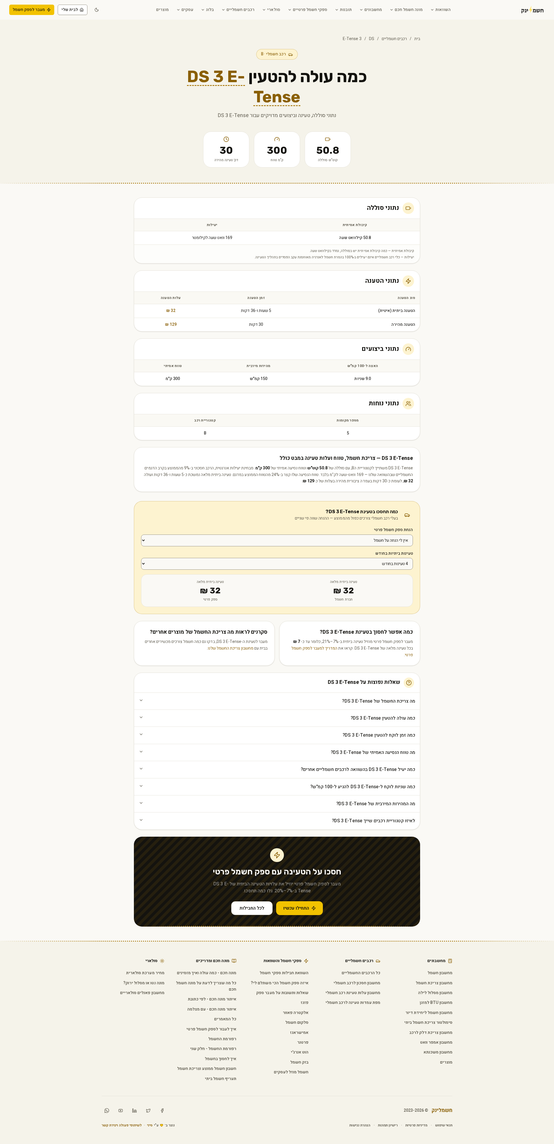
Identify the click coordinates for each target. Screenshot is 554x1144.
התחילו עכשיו (296, 908)
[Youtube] (120, 1110)
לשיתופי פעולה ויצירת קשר (122, 1125)
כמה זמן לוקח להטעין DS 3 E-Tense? (378, 735)
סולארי (273, 10)
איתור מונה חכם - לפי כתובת (212, 999)
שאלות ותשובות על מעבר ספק (282, 993)
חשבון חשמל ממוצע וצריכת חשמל (206, 1069)
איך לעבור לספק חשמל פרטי (211, 1029)
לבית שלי (69, 10)
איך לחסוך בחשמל (220, 1059)
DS (371, 39)
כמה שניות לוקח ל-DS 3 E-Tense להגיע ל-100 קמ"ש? (362, 786)
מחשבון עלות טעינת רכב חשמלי (352, 993)
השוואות (443, 10)
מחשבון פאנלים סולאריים (142, 993)
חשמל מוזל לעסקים (291, 1072)
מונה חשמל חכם (409, 10)
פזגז (304, 1003)
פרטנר (302, 1042)
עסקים (187, 10)
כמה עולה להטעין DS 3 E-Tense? (383, 718)
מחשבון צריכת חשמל (434, 983)
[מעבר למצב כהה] (96, 10)
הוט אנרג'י (299, 1052)
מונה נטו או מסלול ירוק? (143, 983)
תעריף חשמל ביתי (220, 1079)
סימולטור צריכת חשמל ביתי (428, 1022)
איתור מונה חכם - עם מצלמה (211, 1009)
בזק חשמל (299, 1062)
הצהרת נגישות (359, 1125)
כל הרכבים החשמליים (361, 973)
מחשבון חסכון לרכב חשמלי (357, 983)
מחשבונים (373, 10)
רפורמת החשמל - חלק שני (213, 1049)
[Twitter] (148, 1110)
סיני (150, 1125)
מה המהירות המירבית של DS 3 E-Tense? (375, 803)
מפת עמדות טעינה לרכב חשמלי (352, 1003)
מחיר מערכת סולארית (145, 973)
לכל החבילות (251, 908)
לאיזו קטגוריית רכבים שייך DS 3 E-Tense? (373, 820)
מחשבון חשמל (440, 973)
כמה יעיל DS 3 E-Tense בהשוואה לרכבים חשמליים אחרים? (358, 769)
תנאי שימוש (443, 1125)
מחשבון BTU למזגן (436, 1003)
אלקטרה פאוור (295, 1013)
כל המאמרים (225, 1019)
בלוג (210, 10)
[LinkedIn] (134, 1110)
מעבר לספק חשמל (29, 10)
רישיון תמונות (387, 1125)
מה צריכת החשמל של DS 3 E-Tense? (378, 701)
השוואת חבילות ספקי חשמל (284, 973)
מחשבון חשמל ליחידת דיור (428, 1013)
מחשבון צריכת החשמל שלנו (230, 648)
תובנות (346, 10)
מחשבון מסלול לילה (435, 993)
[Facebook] (162, 1110)
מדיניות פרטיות (416, 1125)
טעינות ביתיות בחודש (394, 553)
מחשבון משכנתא (438, 1052)
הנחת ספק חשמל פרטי (393, 530)
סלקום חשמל (296, 1022)
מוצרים (162, 10)
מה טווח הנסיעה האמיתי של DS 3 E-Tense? (373, 752)
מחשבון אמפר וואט (436, 1042)
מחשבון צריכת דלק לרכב (430, 1033)
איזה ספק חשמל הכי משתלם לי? (279, 983)
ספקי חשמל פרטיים (310, 10)
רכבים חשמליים (240, 10)
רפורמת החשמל (222, 1039)
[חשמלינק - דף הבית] (524, 9)
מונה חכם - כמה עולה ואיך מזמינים (207, 973)
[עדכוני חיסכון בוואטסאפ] (107, 1110)
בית (417, 39)
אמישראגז (299, 1033)
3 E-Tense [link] (352, 39)
